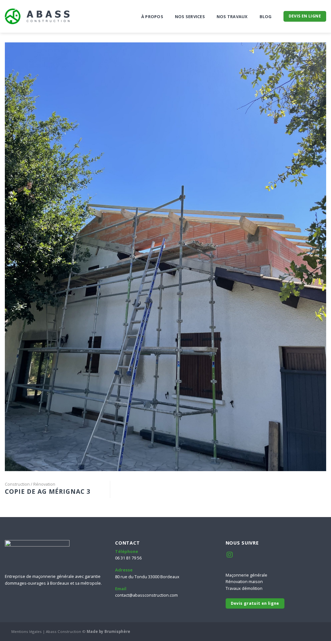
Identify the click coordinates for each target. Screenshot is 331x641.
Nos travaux (232, 16)
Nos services (190, 16)
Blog (266, 16)
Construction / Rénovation (30, 484)
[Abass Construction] (37, 16)
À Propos (152, 16)
